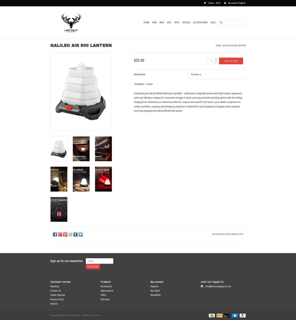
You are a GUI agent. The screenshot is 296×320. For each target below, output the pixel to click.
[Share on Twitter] (81, 234)
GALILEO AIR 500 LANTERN (234, 45)
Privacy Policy (57, 299)
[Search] (221, 23)
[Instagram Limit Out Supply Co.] (243, 261)
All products (106, 286)
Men (162, 22)
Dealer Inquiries (57, 295)
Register (155, 286)
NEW (154, 22)
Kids (169, 22)
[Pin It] (65, 234)
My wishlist (156, 295)
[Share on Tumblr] (75, 234)
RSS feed (105, 299)
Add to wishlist (218, 234)
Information (139, 74)
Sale (213, 22)
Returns (54, 303)
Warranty (54, 286)
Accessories (200, 22)
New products (107, 290)
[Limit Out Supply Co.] (78, 22)
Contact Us (55, 290)
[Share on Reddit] (70, 234)
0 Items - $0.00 (214, 3)
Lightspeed (96, 315)
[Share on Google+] (60, 234)
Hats (177, 22)
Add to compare (231, 234)
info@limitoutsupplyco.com (218, 286)
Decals (186, 22)
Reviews (196, 74)
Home (146, 22)
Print (241, 234)
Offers (103, 295)
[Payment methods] (211, 315)
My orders (155, 290)
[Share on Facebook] (55, 234)
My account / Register (237, 3)
